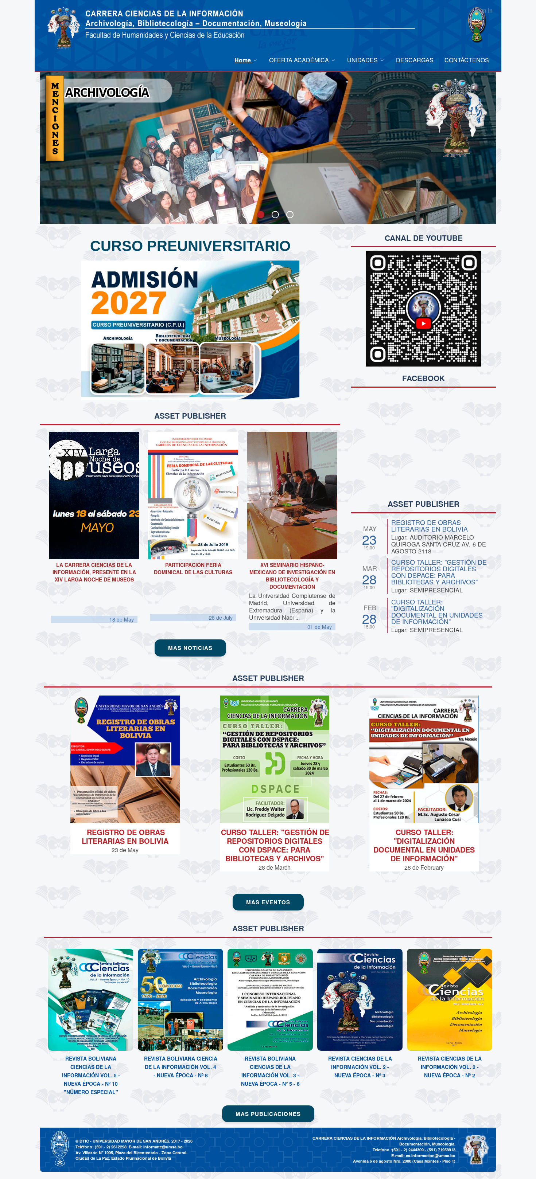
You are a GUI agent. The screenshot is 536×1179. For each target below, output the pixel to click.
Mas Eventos (268, 902)
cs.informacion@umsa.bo (430, 1155)
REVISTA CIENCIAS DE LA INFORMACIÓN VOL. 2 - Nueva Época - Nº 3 (360, 1067)
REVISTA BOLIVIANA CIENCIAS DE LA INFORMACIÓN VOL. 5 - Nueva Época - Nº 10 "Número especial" (91, 1075)
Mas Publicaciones (268, 1114)
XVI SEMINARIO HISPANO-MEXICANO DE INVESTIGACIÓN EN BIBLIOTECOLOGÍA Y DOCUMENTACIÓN (292, 575)
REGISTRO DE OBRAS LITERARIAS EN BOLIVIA (429, 525)
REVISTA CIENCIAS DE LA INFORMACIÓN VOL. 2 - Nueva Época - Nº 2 (450, 1067)
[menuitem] (246, 60)
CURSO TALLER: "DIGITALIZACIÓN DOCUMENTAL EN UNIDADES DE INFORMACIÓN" (437, 611)
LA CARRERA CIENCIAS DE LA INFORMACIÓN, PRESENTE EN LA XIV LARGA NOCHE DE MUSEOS (94, 572)
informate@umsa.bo (163, 1146)
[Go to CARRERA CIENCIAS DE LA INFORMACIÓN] (63, 28)
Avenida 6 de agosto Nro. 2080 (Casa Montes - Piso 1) (404, 1161)
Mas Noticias (190, 648)
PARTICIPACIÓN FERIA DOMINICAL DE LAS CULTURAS (193, 568)
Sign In (483, 10)
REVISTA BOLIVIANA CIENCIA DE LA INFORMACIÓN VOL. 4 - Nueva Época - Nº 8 (180, 1067)
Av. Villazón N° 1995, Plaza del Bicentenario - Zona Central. (131, 1152)
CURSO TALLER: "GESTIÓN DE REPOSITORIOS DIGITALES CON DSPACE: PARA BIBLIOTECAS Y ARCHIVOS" (439, 571)
